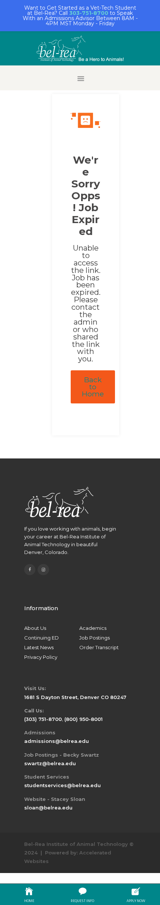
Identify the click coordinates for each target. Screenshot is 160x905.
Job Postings (94, 638)
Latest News (39, 647)
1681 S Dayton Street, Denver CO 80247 (75, 697)
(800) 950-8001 (83, 719)
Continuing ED (41, 638)
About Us (35, 628)
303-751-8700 (88, 13)
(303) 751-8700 (43, 719)
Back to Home (93, 387)
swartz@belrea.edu (50, 763)
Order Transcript (99, 647)
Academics (92, 628)
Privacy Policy (40, 657)
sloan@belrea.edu (48, 808)
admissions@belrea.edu (56, 741)
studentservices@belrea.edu (62, 785)
